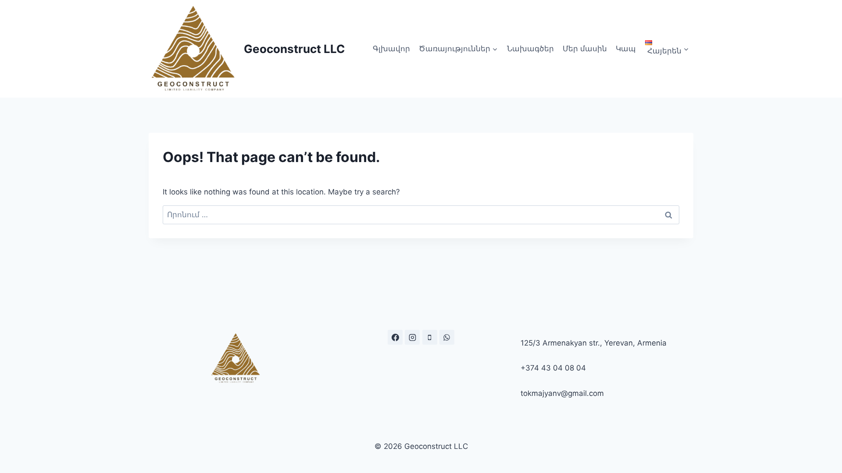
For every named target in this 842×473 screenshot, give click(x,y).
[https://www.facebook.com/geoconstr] (395, 337)
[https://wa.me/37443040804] (446, 337)
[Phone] (429, 337)
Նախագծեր (530, 48)
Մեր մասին (585, 48)
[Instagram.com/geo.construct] (412, 337)
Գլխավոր (391, 48)
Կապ (626, 48)
